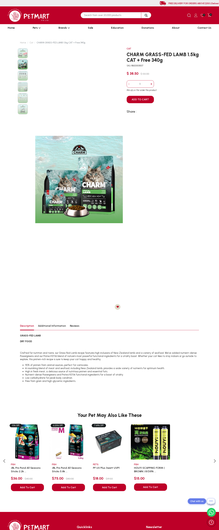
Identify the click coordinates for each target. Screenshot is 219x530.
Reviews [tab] (74, 325)
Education (117, 27)
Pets (35, 27)
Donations (148, 27)
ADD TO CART (140, 99)
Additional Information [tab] (52, 325)
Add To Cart (27, 487)
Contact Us (204, 27)
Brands (63, 27)
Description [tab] (27, 325)
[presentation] (4, 461)
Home (11, 27)
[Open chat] (211, 501)
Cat (31, 42)
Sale (90, 27)
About (176, 27)
